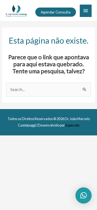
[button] (55, 12)
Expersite (72, 125)
